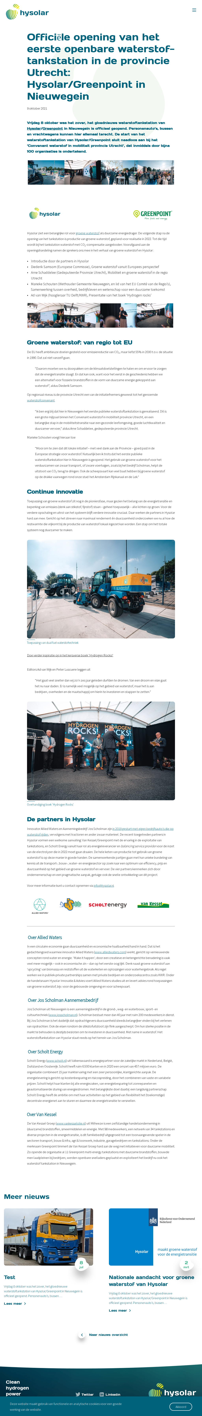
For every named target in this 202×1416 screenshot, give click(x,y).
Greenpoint (53, 128)
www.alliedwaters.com (110, 952)
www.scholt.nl (56, 1060)
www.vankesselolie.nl (70, 1123)
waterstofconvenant (41, 400)
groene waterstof (87, 233)
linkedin (113, 1394)
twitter (87, 1394)
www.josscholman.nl (63, 1015)
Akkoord (181, 1407)
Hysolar (34, 128)
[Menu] (194, 10)
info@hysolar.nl (104, 885)
